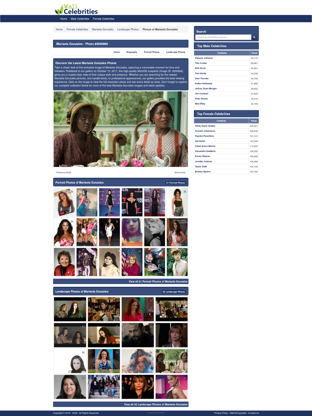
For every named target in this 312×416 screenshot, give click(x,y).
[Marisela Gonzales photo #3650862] (109, 232)
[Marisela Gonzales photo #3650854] (177, 202)
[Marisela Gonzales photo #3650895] (177, 232)
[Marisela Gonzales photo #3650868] (171, 361)
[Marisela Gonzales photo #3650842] (171, 309)
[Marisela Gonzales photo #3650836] (104, 335)
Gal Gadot (200, 141)
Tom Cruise (201, 63)
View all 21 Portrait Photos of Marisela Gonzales (158, 281)
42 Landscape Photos (174, 291)
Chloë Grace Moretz (205, 146)
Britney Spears (203, 171)
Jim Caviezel (201, 93)
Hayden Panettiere (204, 136)
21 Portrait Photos (175, 182)
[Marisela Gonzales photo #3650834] (70, 335)
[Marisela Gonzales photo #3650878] (171, 386)
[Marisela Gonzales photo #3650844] (104, 386)
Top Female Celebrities (213, 114)
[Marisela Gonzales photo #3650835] (64, 202)
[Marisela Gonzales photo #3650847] (137, 386)
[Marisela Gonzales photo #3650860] (70, 386)
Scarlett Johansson (205, 130)
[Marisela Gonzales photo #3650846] (87, 202)
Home (63, 18)
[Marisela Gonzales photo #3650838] (70, 361)
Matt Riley (200, 103)
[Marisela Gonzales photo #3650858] (109, 261)
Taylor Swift (201, 166)
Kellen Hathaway (203, 83)
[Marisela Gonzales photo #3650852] (171, 335)
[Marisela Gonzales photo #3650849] (104, 361)
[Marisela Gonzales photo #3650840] (64, 261)
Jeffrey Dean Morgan (206, 88)
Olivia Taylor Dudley (205, 125)
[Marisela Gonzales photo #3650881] (177, 261)
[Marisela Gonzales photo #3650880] (137, 335)
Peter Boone (201, 98)
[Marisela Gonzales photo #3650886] (109, 202)
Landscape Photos (175, 52)
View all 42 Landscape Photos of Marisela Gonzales (156, 404)
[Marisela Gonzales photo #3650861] (155, 202)
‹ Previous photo (63, 172)
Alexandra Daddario (205, 151)
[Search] (254, 37)
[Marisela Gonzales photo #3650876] (155, 232)
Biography (132, 52)
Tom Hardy (200, 73)
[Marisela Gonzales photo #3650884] (87, 261)
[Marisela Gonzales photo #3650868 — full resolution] (120, 129)
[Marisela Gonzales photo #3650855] (87, 232)
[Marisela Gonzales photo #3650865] (137, 309)
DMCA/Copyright (238, 412)
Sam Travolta (202, 78)
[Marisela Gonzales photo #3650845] (132, 232)
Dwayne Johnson (204, 58)
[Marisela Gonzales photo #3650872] (137, 361)
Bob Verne (200, 68)
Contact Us (253, 412)
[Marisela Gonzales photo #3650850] (155, 261)
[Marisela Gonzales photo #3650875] (132, 261)
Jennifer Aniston (203, 161)
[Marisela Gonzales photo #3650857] (104, 309)
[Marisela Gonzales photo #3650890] (132, 202)
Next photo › (181, 172)
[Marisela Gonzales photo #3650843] (64, 232)
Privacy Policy (221, 412)
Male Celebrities (80, 18)
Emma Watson (202, 156)
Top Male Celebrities (211, 46)
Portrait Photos (151, 52)
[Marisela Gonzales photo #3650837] (70, 309)
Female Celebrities (103, 18)
